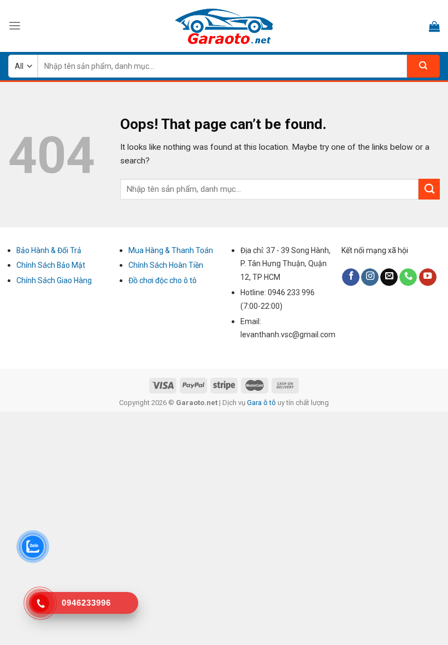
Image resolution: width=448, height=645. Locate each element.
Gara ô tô (262, 402)
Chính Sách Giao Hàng (54, 280)
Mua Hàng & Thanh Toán (170, 250)
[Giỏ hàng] (434, 26)
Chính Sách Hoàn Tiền (165, 265)
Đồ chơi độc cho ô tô (162, 280)
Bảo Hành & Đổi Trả (48, 250)
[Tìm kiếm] (423, 66)
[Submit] (429, 189)
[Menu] (14, 26)
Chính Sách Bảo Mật (50, 265)
